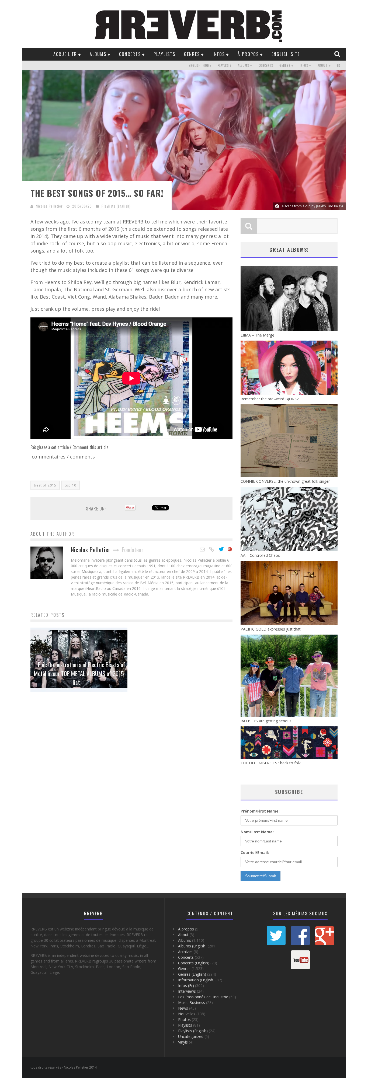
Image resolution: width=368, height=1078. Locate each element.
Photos (184, 1019)
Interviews (187, 991)
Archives (185, 951)
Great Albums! (289, 249)
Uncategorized (190, 1036)
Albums (98, 54)
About (322, 65)
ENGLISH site (286, 54)
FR (338, 65)
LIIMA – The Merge (257, 335)
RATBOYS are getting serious (266, 720)
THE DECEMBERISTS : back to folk (271, 762)
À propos (248, 54)
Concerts (130, 54)
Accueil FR (65, 54)
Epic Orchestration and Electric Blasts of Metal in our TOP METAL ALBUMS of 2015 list (79, 673)
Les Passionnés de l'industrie (203, 996)
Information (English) (196, 979)
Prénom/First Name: (260, 811)
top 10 (70, 485)
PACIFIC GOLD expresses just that (271, 629)
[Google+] (230, 549)
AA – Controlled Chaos (260, 555)
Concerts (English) (193, 962)
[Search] (337, 54)
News (183, 1008)
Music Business (191, 1002)
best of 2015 (45, 485)
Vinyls (183, 1042)
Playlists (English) (116, 206)
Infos (219, 54)
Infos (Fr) (186, 985)
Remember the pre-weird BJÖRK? (269, 398)
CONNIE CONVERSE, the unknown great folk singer (285, 481)
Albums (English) (192, 945)
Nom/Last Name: (257, 831)
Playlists (164, 54)
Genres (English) (192, 974)
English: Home (200, 65)
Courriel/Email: (255, 852)
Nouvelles (186, 1013)
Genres (192, 54)
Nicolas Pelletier (49, 206)
